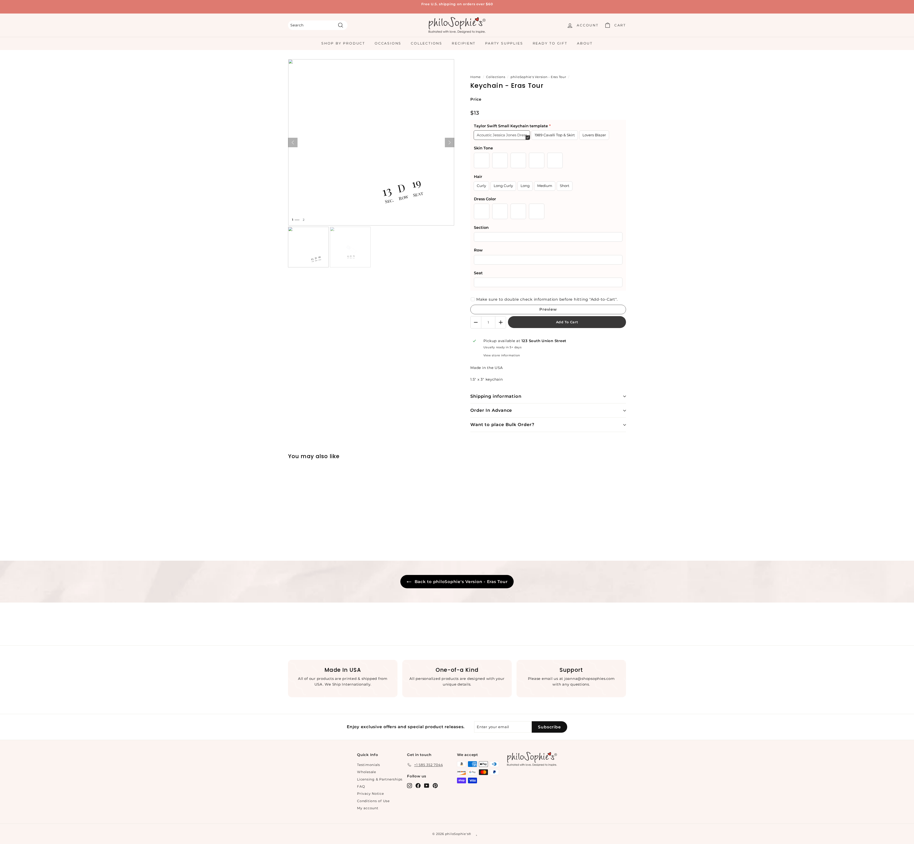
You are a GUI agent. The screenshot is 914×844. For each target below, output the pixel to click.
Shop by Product (343, 43)
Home (475, 77)
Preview (548, 309)
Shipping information (496, 396)
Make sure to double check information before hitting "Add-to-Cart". (546, 299)
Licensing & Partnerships (379, 779)
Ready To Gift (550, 43)
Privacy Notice (370, 793)
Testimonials (368, 765)
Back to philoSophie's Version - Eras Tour (460, 581)
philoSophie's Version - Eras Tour (538, 77)
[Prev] (293, 142)
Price (476, 99)
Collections (426, 43)
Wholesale (366, 772)
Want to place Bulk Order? (502, 424)
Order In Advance (491, 410)
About (585, 43)
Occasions (388, 43)
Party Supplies (504, 43)
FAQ (361, 786)
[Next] (449, 142)
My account (367, 808)
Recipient (464, 43)
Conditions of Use (373, 801)
